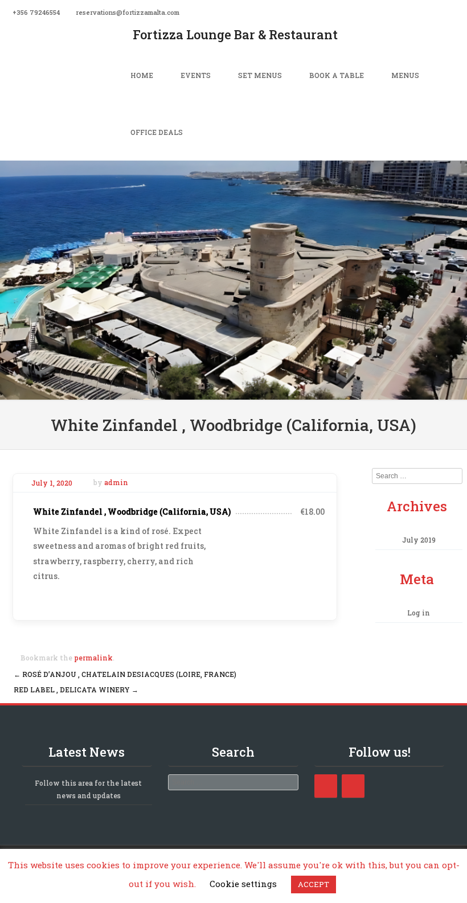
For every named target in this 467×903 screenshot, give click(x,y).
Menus (405, 75)
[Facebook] (460, 11)
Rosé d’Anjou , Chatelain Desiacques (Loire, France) (125, 674)
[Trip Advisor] (353, 786)
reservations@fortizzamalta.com (127, 12)
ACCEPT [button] (313, 884)
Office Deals (156, 132)
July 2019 (419, 539)
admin (116, 482)
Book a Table (336, 75)
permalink (93, 657)
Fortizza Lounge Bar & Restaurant (235, 34)
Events (196, 75)
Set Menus (260, 75)
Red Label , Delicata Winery (76, 689)
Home (141, 75)
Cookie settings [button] (243, 883)
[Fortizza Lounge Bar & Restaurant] (233, 392)
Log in (418, 612)
